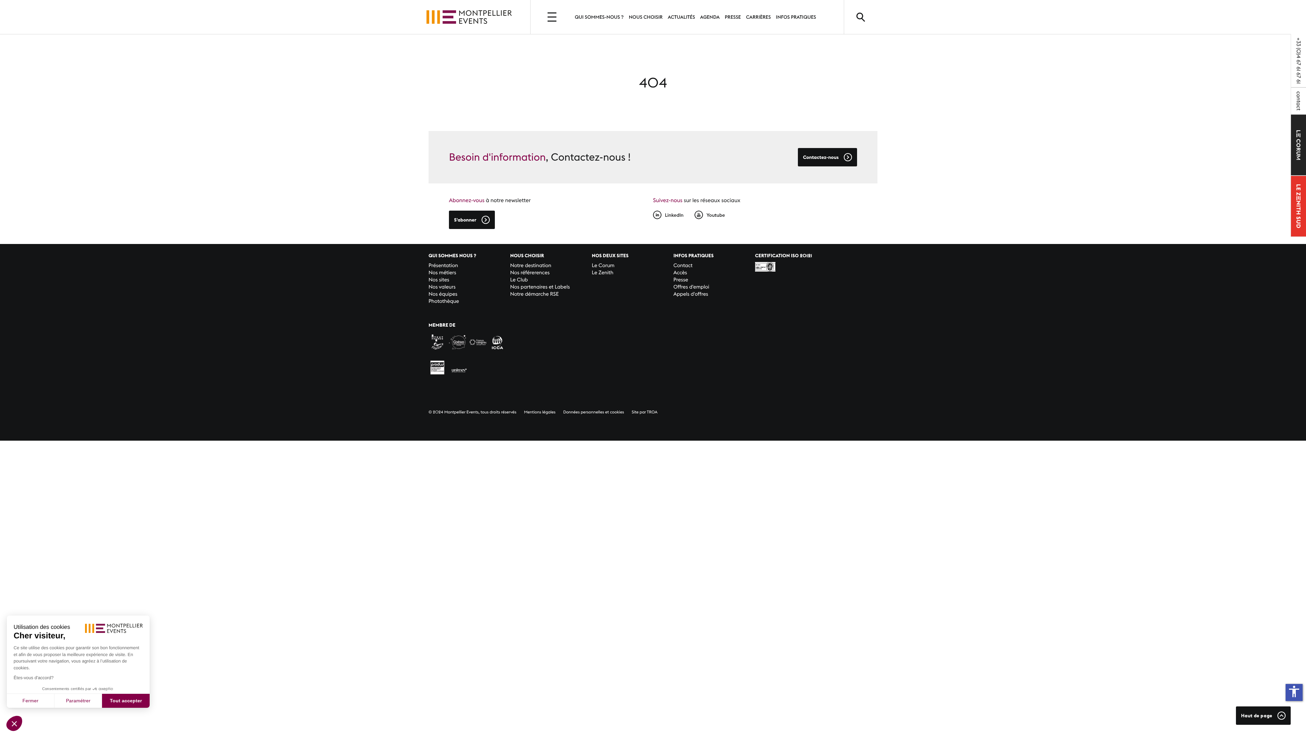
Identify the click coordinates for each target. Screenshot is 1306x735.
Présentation (443, 265)
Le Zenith (602, 273)
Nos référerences (530, 273)
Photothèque (444, 301)
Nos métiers (442, 273)
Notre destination (530, 265)
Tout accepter (126, 700)
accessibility (1294, 691)
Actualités (681, 17)
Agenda (710, 17)
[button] (14, 723)
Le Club (519, 280)
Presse (733, 17)
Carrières (758, 17)
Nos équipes (443, 294)
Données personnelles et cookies (593, 412)
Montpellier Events (469, 17)
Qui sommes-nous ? (599, 17)
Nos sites (439, 280)
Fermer (30, 700)
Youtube (715, 215)
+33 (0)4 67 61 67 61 (1298, 60)
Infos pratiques (796, 17)
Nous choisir (646, 17)
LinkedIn (674, 215)
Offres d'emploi (691, 287)
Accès (680, 273)
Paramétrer (78, 700)
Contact (682, 265)
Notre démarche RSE (534, 294)
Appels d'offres (690, 294)
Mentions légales (540, 412)
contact (1298, 101)
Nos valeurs (442, 287)
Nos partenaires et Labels (540, 287)
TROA (652, 412)
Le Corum (603, 265)
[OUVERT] (553, 17)
